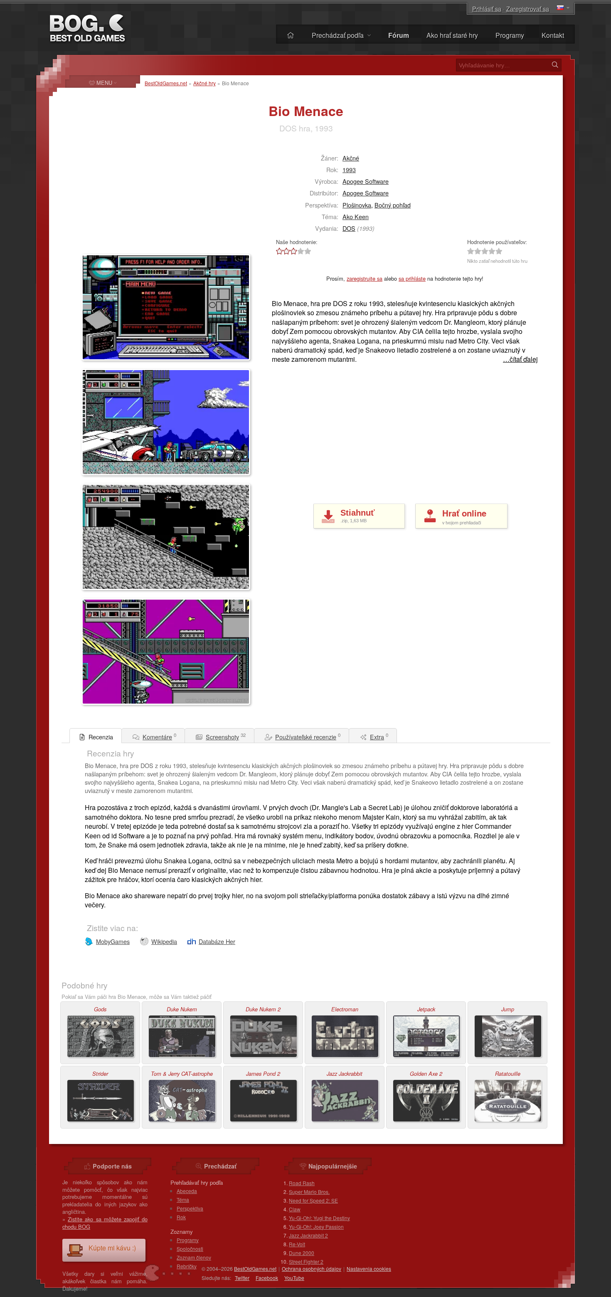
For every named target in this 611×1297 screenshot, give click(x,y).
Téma (183, 1199)
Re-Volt (297, 1244)
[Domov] (290, 35)
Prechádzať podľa (338, 35)
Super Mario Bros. (309, 1191)
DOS (348, 228)
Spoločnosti (190, 1248)
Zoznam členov (194, 1257)
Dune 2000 (301, 1252)
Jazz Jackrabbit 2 (308, 1235)
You (294, 1277)
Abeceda (187, 1190)
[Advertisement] (133, 198)
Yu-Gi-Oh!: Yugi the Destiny (319, 1217)
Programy (509, 35)
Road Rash (302, 1182)
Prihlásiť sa (486, 8)
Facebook (267, 1277)
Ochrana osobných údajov (311, 1268)
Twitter (242, 1277)
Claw (295, 1209)
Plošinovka (356, 204)
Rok (181, 1216)
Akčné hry (204, 82)
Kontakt (553, 35)
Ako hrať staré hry (452, 35)
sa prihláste (412, 278)
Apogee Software (365, 181)
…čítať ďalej (520, 359)
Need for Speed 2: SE (313, 1200)
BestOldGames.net (166, 82)
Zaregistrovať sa (527, 8)
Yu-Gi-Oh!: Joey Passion (316, 1226)
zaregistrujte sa (364, 278)
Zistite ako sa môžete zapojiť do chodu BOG (105, 1222)
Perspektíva (190, 1208)
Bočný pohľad (392, 204)
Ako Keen (355, 216)
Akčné (350, 157)
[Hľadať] (555, 65)
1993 (349, 169)
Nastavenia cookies (369, 1268)
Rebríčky (187, 1266)
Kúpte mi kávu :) (112, 1248)
